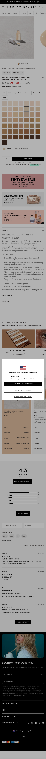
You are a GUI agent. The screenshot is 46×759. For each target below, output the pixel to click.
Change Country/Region (23, 396)
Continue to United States (23, 383)
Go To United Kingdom (23, 390)
